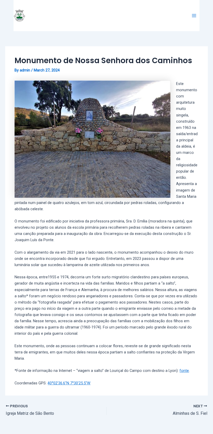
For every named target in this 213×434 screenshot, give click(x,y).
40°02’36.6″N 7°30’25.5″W (69, 383)
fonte (184, 370)
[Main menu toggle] (194, 15)
